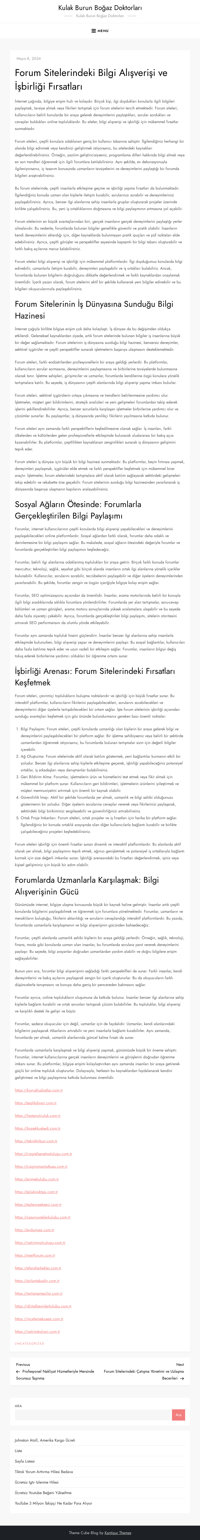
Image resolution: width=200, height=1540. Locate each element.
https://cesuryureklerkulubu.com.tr (42, 1217)
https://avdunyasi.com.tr (34, 1230)
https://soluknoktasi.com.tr (36, 1192)
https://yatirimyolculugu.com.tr (40, 1242)
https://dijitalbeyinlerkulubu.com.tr (43, 1306)
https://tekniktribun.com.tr (36, 1141)
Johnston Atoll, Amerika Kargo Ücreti (45, 1440)
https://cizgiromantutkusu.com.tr (41, 1166)
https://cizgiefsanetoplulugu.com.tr (43, 1154)
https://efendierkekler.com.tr (38, 1268)
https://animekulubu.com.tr (37, 1179)
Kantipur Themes (118, 1533)
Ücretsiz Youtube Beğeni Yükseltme (43, 1493)
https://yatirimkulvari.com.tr (37, 1331)
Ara (18, 1405)
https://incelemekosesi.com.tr (39, 1319)
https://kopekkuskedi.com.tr (37, 1128)
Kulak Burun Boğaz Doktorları (100, 8)
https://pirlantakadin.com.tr (37, 1281)
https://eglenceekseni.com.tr (38, 1204)
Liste (18, 1451)
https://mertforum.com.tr (35, 1255)
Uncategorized (29, 1344)
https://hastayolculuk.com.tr (37, 1115)
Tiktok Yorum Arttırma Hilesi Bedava (44, 1472)
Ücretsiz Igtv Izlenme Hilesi (37, 1482)
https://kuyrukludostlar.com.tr (39, 1090)
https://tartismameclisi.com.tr (38, 1293)
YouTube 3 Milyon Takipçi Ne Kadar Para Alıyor (53, 1503)
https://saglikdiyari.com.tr (36, 1103)
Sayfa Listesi (25, 1461)
